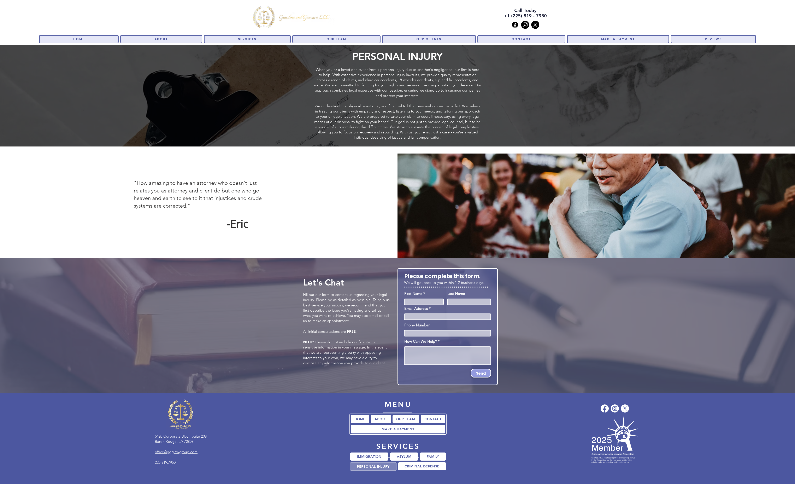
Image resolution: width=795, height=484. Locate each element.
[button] (247, 39)
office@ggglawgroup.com (176, 452)
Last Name (456, 293)
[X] (535, 25)
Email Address (416, 308)
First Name (413, 293)
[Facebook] (515, 25)
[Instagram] (525, 25)
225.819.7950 (165, 462)
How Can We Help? (420, 341)
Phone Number (417, 325)
